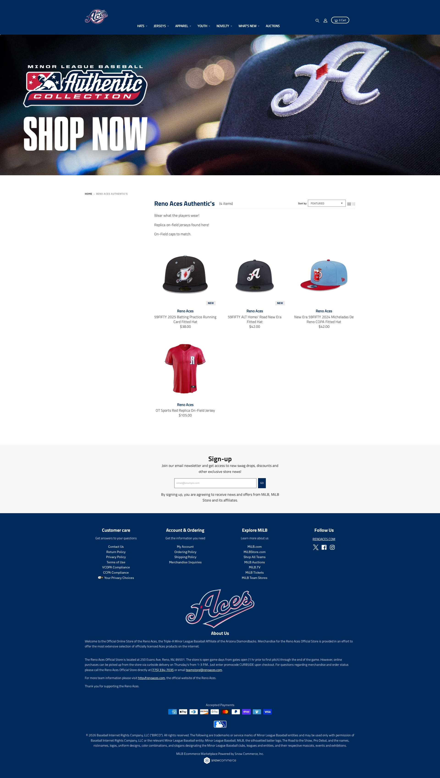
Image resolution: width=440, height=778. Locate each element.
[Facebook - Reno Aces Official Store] (324, 547)
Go (262, 483)
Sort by (302, 203)
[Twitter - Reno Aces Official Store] (316, 547)
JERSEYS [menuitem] (160, 25)
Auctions (273, 25)
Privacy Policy (116, 557)
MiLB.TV (255, 567)
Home (88, 193)
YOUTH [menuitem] (202, 25)
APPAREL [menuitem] (181, 25)
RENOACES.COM (324, 539)
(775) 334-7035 (162, 669)
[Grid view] (349, 203)
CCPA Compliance (116, 572)
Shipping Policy (185, 557)
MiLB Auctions (254, 562)
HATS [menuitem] (140, 25)
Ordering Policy (185, 552)
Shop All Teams (255, 557)
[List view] (353, 203)
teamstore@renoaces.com (204, 669)
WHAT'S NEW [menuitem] (247, 25)
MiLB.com (255, 547)
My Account (185, 547)
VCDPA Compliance (116, 567)
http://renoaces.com (151, 677)
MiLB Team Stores (254, 578)
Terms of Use (116, 562)
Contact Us (116, 547)
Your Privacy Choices (119, 578)
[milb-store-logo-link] (220, 726)
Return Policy (116, 552)
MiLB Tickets (254, 572)
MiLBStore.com (255, 552)
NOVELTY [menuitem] (223, 25)
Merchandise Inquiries (185, 562)
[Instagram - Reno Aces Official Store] (332, 547)
